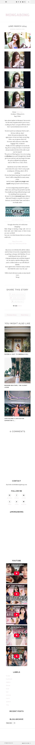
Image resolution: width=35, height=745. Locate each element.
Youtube (24, 498)
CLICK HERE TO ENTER (17, 220)
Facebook (16, 498)
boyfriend (9, 679)
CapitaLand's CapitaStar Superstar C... (14, 419)
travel (8, 698)
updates (8, 701)
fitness (8, 685)
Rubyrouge (19, 112)
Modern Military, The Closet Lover (15, 386)
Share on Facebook (18, 294)
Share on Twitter (18, 297)
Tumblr (9, 504)
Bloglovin (23, 504)
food (7, 688)
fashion (20, 305)
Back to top (25, 743)
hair (7, 692)
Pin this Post (18, 301)
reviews (8, 695)
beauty (8, 676)
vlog (7, 705)
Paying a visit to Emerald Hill (16, 354)
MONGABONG (17, 15)
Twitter (16, 504)
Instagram (9, 498)
